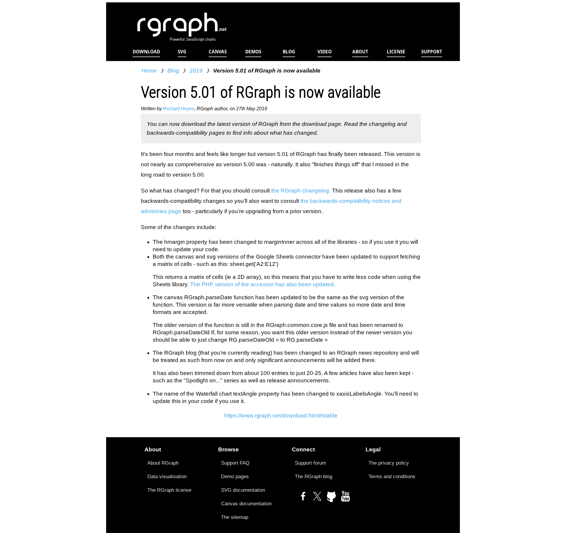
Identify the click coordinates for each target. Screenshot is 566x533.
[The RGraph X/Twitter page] (317, 498)
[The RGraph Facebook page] (303, 498)
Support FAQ (235, 463)
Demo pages (235, 476)
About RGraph (163, 463)
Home (149, 71)
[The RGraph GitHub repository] (331, 498)
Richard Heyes (178, 108)
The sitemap (234, 517)
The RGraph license (169, 490)
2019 (196, 71)
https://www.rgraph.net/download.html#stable (281, 415)
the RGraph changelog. (301, 190)
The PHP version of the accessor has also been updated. (262, 284)
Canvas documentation (246, 503)
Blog (173, 71)
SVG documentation (243, 490)
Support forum (310, 463)
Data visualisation (167, 476)
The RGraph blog (313, 476)
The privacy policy (388, 463)
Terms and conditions (391, 476)
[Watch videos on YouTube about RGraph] (345, 498)
